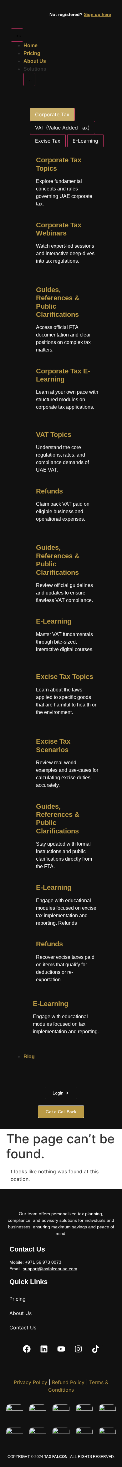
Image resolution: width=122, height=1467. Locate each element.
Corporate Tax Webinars (58, 229)
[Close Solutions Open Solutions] (29, 79)
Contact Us (22, 1327)
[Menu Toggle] (17, 35)
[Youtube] (61, 1349)
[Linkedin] (44, 1349)
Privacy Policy (30, 1382)
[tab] (52, 114)
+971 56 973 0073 (43, 1262)
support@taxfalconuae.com (50, 1268)
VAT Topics (53, 434)
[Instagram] (78, 1349)
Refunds (49, 491)
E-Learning (53, 621)
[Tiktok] (95, 1349)
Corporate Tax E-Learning (63, 375)
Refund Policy (68, 1382)
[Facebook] (26, 1349)
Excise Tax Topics (64, 676)
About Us (20, 1313)
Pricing (17, 1299)
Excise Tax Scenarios (53, 745)
